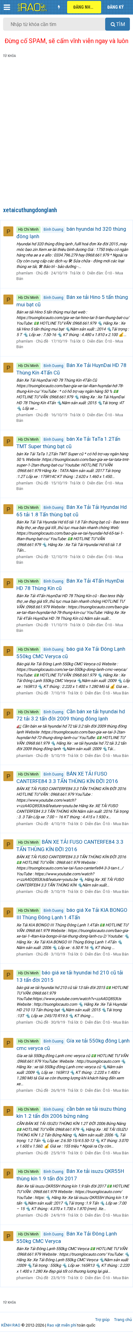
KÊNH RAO (10, 1325)
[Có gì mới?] (58, 7)
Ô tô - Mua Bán (116, 693)
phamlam (24, 273)
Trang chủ (123, 1319)
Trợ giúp (102, 1319)
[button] (7, 7)
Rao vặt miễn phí (61, 1325)
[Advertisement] (66, 133)
